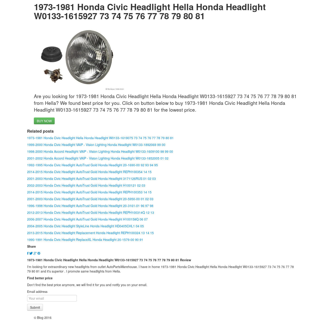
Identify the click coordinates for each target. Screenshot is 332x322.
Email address (37, 291)
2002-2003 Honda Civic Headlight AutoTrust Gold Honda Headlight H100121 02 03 (86, 185)
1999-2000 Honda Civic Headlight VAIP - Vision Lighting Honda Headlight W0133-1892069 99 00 (96, 144)
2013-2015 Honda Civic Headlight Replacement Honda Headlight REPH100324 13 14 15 (90, 232)
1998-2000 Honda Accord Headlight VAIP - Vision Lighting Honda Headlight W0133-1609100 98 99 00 (100, 151)
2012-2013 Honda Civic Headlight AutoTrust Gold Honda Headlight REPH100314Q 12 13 (90, 212)
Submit (35, 307)
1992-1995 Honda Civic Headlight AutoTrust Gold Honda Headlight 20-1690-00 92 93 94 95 (92, 165)
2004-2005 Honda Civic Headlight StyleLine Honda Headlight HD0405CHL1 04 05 (85, 226)
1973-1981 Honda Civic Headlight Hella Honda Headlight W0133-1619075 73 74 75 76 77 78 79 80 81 (100, 138)
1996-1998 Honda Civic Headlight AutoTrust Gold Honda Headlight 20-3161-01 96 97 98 (90, 205)
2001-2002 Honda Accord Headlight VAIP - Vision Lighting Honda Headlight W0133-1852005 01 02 (97, 158)
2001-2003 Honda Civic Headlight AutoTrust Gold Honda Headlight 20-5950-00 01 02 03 (90, 199)
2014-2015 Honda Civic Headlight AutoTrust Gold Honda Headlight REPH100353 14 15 (89, 192)
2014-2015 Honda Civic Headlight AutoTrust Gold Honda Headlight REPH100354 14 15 (89, 171)
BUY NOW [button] (44, 121)
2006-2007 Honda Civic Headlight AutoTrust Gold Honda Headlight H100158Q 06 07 (87, 219)
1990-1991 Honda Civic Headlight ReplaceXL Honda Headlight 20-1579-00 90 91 (85, 239)
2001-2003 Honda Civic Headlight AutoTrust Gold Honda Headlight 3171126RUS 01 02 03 (91, 178)
